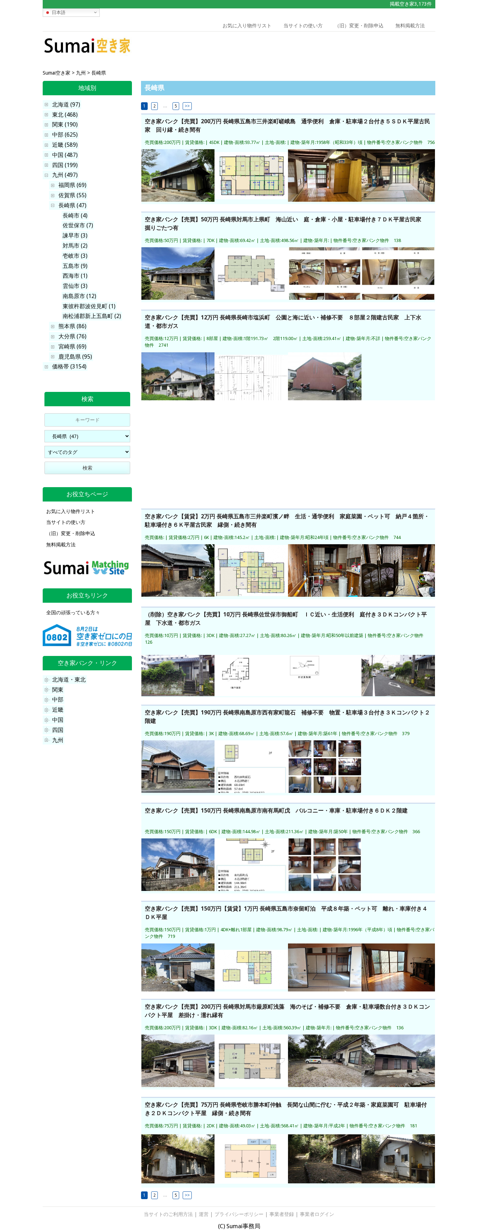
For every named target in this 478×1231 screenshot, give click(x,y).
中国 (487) (65, 155)
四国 (57, 730)
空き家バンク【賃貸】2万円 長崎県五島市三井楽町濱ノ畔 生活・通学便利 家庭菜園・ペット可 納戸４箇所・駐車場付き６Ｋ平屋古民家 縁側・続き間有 (287, 520)
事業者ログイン (317, 1214)
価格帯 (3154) (69, 366)
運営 (204, 1214)
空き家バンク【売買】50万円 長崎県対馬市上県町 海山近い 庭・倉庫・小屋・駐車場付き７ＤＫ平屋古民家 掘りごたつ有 (286, 223)
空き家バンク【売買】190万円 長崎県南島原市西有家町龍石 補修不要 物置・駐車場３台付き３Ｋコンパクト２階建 (287, 716)
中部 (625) (65, 134)
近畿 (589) (65, 144)
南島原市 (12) (79, 296)
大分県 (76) (72, 336)
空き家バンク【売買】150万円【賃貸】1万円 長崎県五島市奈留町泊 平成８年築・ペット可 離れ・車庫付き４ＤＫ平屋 (286, 912)
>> (187, 106)
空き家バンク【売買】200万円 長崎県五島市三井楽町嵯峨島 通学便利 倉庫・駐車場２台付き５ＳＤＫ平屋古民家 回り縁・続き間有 (287, 125)
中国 (57, 720)
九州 (57, 740)
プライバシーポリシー (239, 1214)
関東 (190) (65, 124)
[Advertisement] (385, 47)
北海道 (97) (66, 104)
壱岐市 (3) (75, 256)
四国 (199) (65, 165)
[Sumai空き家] (87, 53)
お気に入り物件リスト (247, 25)
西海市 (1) (75, 275)
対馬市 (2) (75, 245)
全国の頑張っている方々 (73, 612)
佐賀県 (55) (72, 195)
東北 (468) (65, 114)
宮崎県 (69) (72, 346)
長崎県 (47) (72, 205)
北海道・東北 (69, 679)
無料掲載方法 (410, 25)
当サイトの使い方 (303, 25)
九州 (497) (65, 175)
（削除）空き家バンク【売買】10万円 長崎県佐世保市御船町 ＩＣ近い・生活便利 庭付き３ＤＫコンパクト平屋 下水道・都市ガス (286, 618)
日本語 (57, 12)
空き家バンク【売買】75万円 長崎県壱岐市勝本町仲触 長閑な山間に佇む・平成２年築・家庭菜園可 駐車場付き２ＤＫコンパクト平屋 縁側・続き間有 (286, 1108)
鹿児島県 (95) (75, 356)
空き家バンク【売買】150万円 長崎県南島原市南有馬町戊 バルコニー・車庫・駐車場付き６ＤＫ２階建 (276, 810)
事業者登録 (281, 1214)
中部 (57, 699)
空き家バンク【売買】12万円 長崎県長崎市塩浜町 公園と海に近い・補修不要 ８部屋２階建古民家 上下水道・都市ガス (283, 321)
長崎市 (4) (75, 215)
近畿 (57, 709)
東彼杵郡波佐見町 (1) (89, 306)
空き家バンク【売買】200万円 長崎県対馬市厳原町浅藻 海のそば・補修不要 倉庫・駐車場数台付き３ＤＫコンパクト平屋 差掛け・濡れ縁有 (287, 1010)
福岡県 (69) (72, 185)
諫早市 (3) (75, 235)
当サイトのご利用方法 (168, 1214)
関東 (57, 689)
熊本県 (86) (72, 326)
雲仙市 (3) (75, 286)
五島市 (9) (75, 266)
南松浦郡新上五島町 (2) (92, 316)
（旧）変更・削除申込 (359, 25)
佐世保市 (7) (78, 225)
